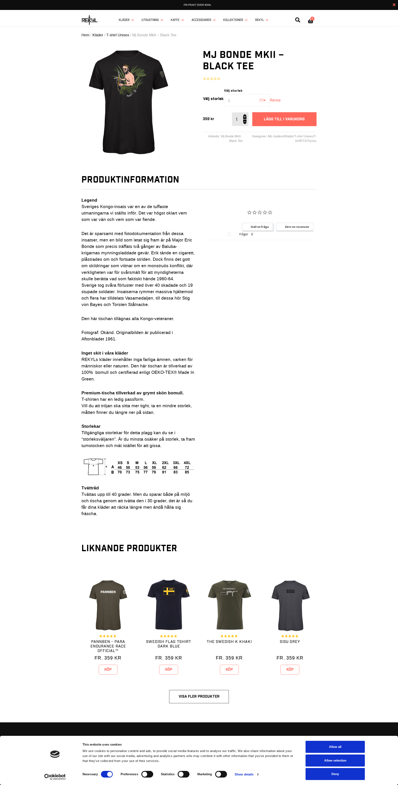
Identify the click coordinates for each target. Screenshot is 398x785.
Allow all (335, 746)
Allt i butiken (276, 136)
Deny (335, 774)
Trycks (312, 141)
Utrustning (150, 20)
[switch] (147, 774)
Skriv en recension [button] (297, 227)
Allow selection (335, 760)
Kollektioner (233, 20)
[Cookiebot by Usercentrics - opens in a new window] (55, 777)
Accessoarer (201, 20)
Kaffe (175, 20)
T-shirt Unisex (117, 35)
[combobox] (247, 100)
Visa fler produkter (199, 696)
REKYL (259, 20)
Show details (244, 774)
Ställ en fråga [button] (260, 227)
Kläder (124, 20)
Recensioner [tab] (216, 234)
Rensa (275, 100)
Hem (85, 35)
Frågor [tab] (243, 234)
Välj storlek (213, 99)
